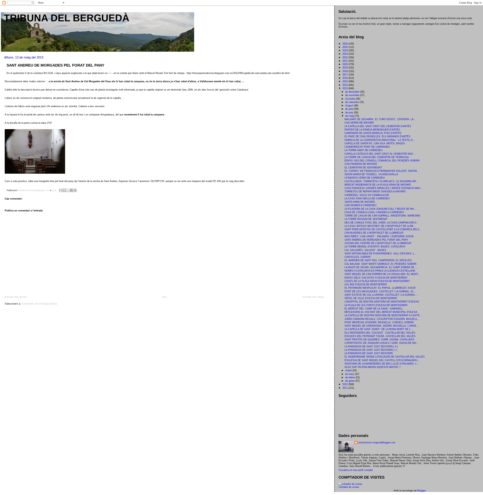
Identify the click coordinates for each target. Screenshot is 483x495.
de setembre (352, 102)
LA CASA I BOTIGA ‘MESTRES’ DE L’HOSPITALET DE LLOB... (380, 226)
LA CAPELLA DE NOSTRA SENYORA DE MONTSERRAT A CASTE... (383, 315)
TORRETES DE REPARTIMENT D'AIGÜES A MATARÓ (375, 191)
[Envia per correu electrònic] (61, 190)
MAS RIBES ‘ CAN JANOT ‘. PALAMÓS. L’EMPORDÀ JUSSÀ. (379, 236)
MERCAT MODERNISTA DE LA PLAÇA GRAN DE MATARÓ (378, 184)
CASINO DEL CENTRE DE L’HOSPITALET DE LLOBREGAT (378, 243)
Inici (164, 296)
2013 (345, 88)
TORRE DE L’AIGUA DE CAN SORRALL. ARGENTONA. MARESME (382, 215)
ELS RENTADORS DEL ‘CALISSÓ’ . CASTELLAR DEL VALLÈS (380, 332)
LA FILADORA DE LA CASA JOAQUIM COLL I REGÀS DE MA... (380, 208)
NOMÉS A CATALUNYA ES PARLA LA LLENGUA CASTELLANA (380, 270)
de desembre (352, 91)
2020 (345, 64)
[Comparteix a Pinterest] (75, 190)
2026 (345, 43)
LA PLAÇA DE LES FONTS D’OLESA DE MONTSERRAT (376, 305)
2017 (345, 74)
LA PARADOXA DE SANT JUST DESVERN (369, 353)
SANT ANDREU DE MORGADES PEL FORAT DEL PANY (376, 239)
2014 (345, 85)
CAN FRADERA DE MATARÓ (361, 164)
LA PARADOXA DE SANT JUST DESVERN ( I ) (371, 349)
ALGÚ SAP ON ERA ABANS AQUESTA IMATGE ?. (373, 367)
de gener (350, 380)
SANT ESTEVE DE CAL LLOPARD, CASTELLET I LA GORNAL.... (381, 294)
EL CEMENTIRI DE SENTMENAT (363, 167)
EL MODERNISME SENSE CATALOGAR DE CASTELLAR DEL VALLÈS (385, 356)
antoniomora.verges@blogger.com (376, 442)
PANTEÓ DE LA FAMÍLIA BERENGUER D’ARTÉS (372, 129)
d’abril (348, 370)
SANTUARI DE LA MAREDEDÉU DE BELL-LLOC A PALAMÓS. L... (382, 363)
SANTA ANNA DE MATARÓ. (360, 201)
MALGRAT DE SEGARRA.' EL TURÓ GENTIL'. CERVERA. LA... (380, 119)
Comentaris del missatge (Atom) (39, 303)
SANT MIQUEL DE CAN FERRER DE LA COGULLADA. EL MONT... (382, 274)
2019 (345, 67)
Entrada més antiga (313, 296)
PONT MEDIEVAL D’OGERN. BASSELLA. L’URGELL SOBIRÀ (379, 322)
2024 (345, 50)
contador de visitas (348, 487)
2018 (345, 71)
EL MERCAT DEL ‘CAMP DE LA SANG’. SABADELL (374, 308)
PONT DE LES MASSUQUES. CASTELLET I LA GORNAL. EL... (380, 291)
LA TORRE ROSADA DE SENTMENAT (366, 219)
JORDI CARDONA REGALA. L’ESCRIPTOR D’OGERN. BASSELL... (382, 319)
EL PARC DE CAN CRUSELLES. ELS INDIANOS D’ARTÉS (377, 136)
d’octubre (350, 98)
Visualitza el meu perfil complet (355, 470)
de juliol (349, 108)
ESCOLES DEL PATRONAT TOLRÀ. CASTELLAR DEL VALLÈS (380, 336)
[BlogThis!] (64, 190)
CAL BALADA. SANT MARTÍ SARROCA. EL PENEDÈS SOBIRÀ (381, 263)
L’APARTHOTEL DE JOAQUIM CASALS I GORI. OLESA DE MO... (381, 343)
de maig (350, 115)
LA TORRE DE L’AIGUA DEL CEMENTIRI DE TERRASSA (377, 157)
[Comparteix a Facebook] (71, 190)
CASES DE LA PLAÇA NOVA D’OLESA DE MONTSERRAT (377, 281)
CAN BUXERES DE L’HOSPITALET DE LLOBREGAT (374, 232)
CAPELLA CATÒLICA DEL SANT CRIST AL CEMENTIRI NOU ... (380, 153)
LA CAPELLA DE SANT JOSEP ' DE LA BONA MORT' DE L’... (379, 329)
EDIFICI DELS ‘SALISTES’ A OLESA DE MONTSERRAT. (376, 277)
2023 (345, 53)
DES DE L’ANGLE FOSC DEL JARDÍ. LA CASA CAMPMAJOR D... (381, 222)
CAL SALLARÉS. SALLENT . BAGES (365, 250)
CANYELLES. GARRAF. (358, 257)
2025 (345, 47)
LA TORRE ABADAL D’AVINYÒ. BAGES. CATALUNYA (375, 246)
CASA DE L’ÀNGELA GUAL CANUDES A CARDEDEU (374, 212)
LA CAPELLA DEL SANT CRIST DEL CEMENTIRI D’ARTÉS (378, 126)
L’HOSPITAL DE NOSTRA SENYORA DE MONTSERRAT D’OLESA (382, 301)
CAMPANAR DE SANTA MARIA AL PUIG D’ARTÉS (373, 133)
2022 (345, 57)
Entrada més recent (15, 296)
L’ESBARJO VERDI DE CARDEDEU (365, 177)
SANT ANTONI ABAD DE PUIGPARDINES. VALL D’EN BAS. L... (380, 253)
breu (110, 73)
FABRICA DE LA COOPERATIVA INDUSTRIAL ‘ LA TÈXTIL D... (380, 140)
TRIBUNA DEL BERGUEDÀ (66, 17)
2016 (345, 78)
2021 (345, 60)
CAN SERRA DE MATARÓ (359, 122)
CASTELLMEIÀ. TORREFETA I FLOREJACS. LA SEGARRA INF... (381, 181)
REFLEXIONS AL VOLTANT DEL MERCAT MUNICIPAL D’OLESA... (382, 312)
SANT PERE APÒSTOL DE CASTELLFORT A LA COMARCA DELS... (383, 229)
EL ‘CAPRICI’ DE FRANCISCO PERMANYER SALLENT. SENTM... (382, 171)
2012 (345, 384)
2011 (345, 387)
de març (350, 374)
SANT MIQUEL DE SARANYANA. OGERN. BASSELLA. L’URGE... (381, 325)
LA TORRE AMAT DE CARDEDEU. (364, 150)
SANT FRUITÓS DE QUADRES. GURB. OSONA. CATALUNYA (379, 339)
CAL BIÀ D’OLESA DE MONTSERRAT (366, 284)
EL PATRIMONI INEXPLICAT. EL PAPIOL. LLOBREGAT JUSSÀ (380, 287)
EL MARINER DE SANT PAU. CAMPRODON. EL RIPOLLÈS (378, 260)
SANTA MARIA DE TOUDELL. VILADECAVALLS (371, 174)
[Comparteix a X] (68, 190)
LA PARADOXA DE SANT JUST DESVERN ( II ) (371, 346)
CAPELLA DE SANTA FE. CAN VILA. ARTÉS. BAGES (375, 143)
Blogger (421, 490)
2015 (345, 81)
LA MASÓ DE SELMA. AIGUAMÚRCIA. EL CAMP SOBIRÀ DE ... (381, 267)
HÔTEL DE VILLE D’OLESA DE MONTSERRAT (371, 298)
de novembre (352, 95)
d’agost (349, 105)
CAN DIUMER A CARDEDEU (360, 205)
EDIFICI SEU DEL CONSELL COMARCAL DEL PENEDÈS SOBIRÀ (382, 160)
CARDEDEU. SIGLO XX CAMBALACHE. (367, 195)
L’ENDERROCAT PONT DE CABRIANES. (368, 146)
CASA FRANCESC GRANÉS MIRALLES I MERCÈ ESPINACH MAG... (384, 188)
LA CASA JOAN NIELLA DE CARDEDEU (367, 198)
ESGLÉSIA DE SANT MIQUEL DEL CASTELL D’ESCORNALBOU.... (382, 360)
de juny (349, 112)
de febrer (350, 377)
